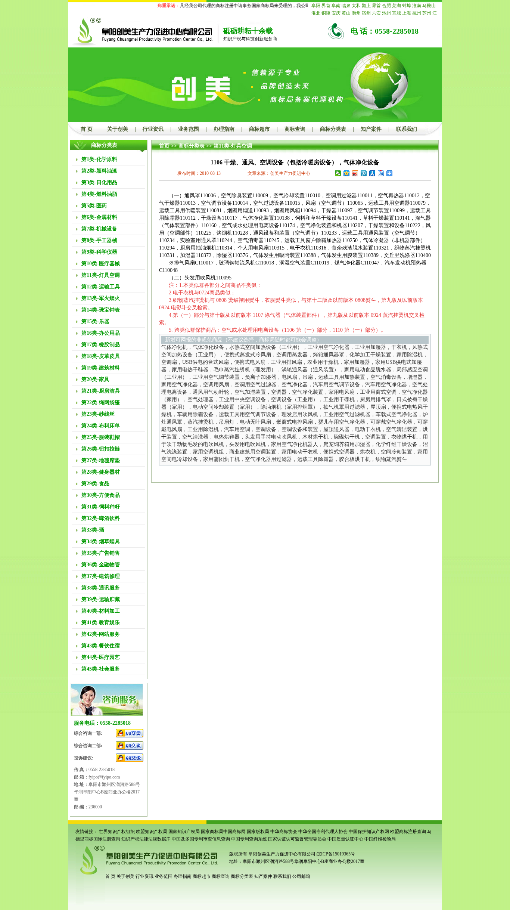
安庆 (336, 13)
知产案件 (371, 129)
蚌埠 (406, 5)
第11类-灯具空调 (233, 146)
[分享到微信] (338, 173)
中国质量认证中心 (345, 839)
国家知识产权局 (184, 831)
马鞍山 (429, 5)
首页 (164, 146)
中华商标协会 (283, 831)
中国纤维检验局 (380, 839)
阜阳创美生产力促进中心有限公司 (281, 854)
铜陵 (325, 13)
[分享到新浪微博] (355, 173)
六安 (376, 13)
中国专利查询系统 (249, 839)
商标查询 (294, 129)
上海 (406, 13)
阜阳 (315, 5)
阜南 (336, 5)
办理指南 (224, 129)
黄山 (346, 13)
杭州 (416, 13)
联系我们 (406, 129)
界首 (325, 5)
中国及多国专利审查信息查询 (201, 839)
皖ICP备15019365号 (336, 854)
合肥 (386, 5)
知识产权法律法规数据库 (146, 839)
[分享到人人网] (372, 173)
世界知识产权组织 (117, 831)
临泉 (346, 5)
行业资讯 (153, 129)
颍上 (366, 5)
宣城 (396, 13)
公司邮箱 (301, 876)
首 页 (87, 129)
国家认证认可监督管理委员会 (297, 839)
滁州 (356, 13)
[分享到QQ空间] (346, 173)
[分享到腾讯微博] (364, 173)
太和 (356, 5)
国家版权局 (258, 831)
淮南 (416, 5)
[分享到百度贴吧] (381, 173)
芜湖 (396, 5)
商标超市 (259, 129)
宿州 (366, 13)
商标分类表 (333, 129)
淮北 (315, 13)
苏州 (426, 13)
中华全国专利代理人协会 (323, 831)
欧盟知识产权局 (151, 831)
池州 (386, 13)
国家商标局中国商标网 (223, 831)
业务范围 (188, 129)
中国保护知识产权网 (369, 831)
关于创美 (117, 129)
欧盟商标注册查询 (408, 831)
